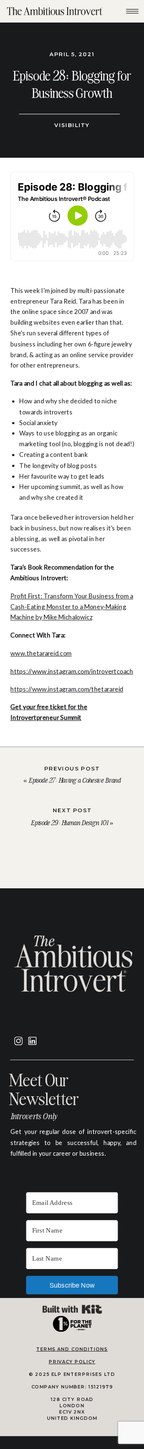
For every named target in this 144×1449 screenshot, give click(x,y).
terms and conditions (72, 1349)
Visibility (71, 125)
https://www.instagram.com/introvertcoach (71, 671)
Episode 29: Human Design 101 (69, 823)
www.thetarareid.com (41, 653)
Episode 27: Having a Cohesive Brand (74, 780)
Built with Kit (72, 1309)
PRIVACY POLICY (72, 1361)
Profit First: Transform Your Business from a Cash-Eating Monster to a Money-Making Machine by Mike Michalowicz (71, 606)
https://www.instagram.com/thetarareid (66, 689)
